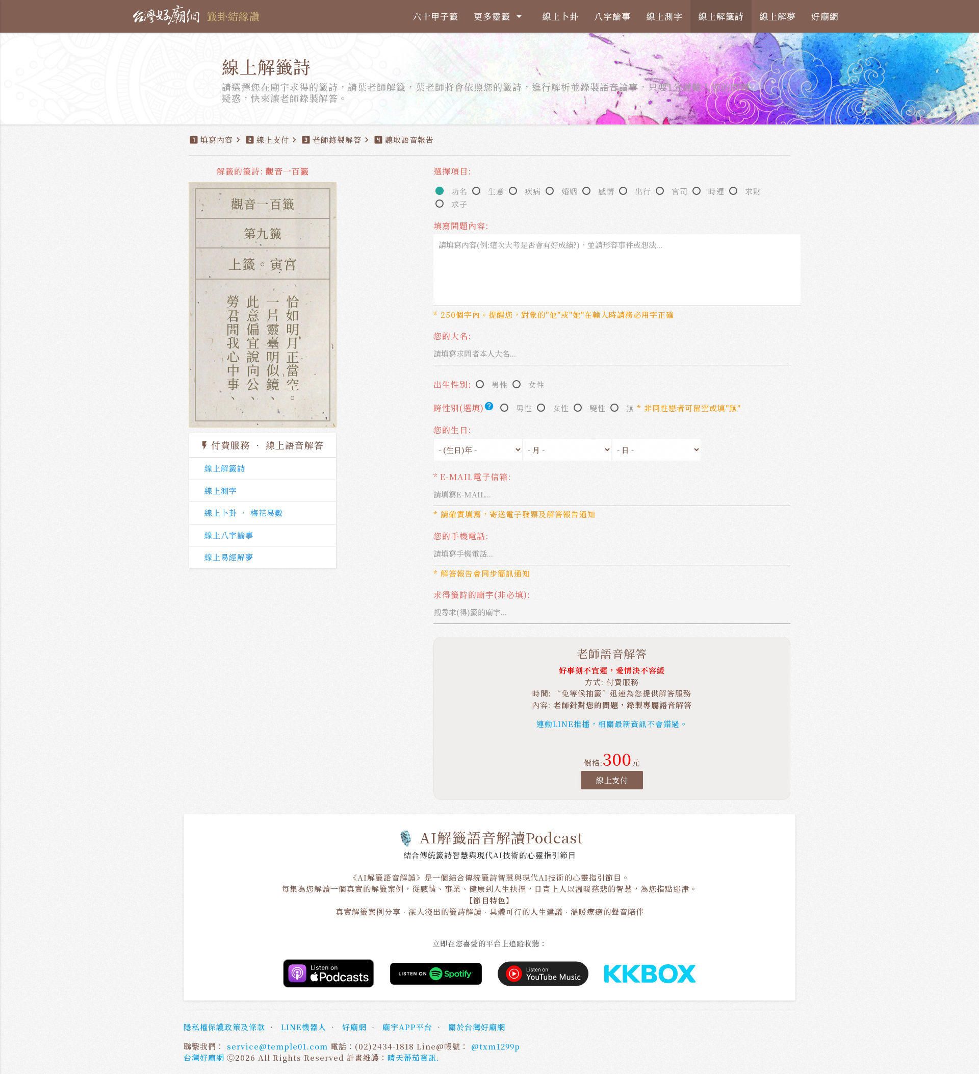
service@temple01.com (277, 1046)
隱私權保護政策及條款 (224, 1026)
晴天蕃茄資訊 (412, 1057)
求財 (753, 191)
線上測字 (664, 16)
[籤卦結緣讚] (168, 15)
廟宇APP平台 (407, 1026)
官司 (680, 191)
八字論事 (612, 16)
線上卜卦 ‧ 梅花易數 (243, 512)
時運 (716, 191)
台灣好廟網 (204, 1057)
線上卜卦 (560, 16)
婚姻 (569, 191)
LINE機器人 (303, 1026)
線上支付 (612, 780)
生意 (496, 191)
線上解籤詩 (721, 16)
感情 (606, 191)
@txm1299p (495, 1046)
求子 (459, 203)
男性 (500, 384)
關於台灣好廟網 (476, 1026)
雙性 (597, 408)
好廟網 (825, 16)
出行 (643, 191)
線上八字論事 (228, 535)
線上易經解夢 (228, 557)
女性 (536, 384)
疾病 (533, 191)
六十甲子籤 (435, 16)
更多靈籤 (499, 16)
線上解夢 (777, 16)
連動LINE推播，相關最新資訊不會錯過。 (612, 723)
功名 (459, 191)
